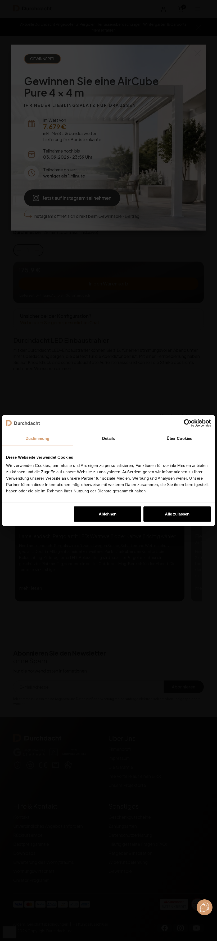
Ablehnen (107, 514)
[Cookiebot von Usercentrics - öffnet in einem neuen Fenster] (188, 423)
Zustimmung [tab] (37, 438)
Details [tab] (108, 438)
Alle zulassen (177, 514)
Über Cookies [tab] (179, 438)
